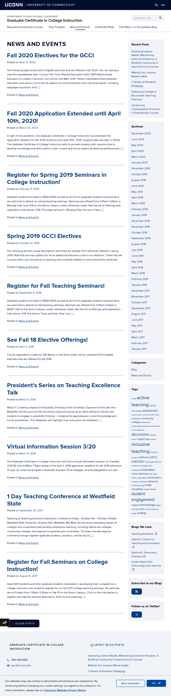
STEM (148, 485)
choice (152, 415)
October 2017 (139, 302)
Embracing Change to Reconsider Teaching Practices (144, 95)
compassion (145, 422)
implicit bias (143, 439)
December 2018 (140, 221)
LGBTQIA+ (138, 461)
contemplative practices (140, 426)
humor (134, 439)
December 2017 (140, 290)
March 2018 (138, 273)
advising (152, 406)
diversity (153, 435)
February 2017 (139, 343)
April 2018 (137, 267)
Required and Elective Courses (25, 27)
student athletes (150, 489)
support (135, 505)
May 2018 (136, 261)
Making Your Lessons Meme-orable (108, 665)
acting (133, 399)
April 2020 (137, 151)
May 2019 (136, 192)
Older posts (23, 623)
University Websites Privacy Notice (65, 690)
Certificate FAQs (104, 27)
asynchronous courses (140, 415)
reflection (143, 482)
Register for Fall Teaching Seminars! (56, 286)
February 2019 (139, 209)
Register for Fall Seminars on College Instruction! (57, 565)
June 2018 (137, 256)
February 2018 (139, 279)
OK (154, 683)
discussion (140, 434)
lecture (143, 457)
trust (141, 509)
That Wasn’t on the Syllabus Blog (138, 27)
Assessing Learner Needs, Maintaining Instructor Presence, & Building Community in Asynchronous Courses (144, 59)
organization (142, 478)
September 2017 (140, 308)
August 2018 (138, 244)
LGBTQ (153, 457)
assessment (150, 410)
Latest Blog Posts (109, 645)
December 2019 (140, 168)
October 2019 (139, 174)
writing (141, 513)
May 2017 (136, 325)
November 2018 (140, 226)
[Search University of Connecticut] (156, 5)
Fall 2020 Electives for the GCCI (50, 55)
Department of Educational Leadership (32, 16)
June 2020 (137, 139)
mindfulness (136, 470)
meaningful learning (153, 462)
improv (153, 439)
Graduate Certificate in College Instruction (44, 20)
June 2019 (137, 186)
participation (154, 477)
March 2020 (138, 157)
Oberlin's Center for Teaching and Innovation (145, 541)
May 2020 (137, 145)
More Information (130, 683)
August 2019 (138, 180)
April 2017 (137, 331)
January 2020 (139, 162)
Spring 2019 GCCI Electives (44, 236)
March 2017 (138, 337)
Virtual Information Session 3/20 (51, 446)
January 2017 (139, 349)
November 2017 (140, 296)
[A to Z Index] (163, 5)
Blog (134, 369)
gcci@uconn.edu (21, 665)
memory (134, 466)
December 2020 (141, 133)
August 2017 (138, 314)
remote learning (137, 485)
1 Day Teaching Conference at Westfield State (61, 500)
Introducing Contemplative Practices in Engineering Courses (145, 109)
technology (148, 505)
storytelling (137, 489)
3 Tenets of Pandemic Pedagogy (106, 671)
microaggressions (145, 466)
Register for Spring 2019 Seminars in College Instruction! (57, 178)
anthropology (136, 411)
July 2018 (136, 250)
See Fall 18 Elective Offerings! (47, 340)
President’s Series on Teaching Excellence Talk (63, 389)
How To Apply (57, 27)
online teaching (139, 473)
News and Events (80, 27)
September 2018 (140, 238)
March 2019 (138, 203)
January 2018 (139, 285)
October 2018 (139, 232)
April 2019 (137, 197)
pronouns (135, 482)
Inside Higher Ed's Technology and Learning (146, 563)
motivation (148, 470)
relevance (153, 481)
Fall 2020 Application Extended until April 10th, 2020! (64, 117)
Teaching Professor (142, 534)
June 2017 (137, 320)
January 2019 (139, 215)
